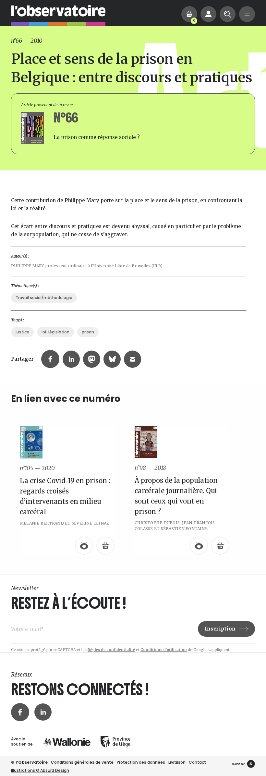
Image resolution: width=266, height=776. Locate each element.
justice (22, 332)
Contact (197, 762)
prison (88, 332)
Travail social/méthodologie (44, 297)
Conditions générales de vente (82, 762)
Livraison (177, 762)
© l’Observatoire (29, 762)
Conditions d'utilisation (163, 649)
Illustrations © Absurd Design (40, 770)
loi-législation (55, 332)
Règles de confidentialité (111, 649)
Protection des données (141, 762)
